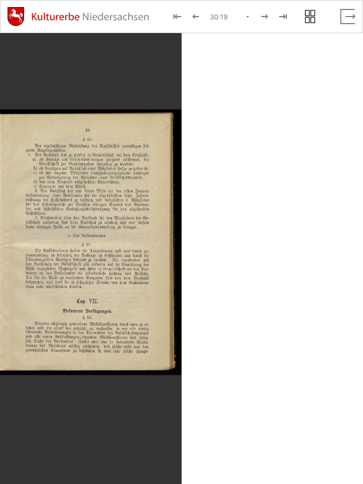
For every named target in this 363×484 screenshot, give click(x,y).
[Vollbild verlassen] (347, 16)
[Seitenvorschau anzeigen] (310, 16)
